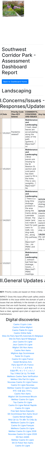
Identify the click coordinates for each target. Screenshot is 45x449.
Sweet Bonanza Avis (22, 362)
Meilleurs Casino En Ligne (22, 428)
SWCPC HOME (8, 22)
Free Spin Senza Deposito (22, 411)
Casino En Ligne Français (22, 425)
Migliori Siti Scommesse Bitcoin (22, 396)
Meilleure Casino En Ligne (22, 422)
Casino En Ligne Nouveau (22, 385)
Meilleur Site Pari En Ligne (22, 379)
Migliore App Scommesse (22, 353)
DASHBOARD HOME (19, 22)
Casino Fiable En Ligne (22, 330)
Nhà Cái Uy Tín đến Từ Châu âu (22, 419)
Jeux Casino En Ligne (22, 341)
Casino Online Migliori (22, 327)
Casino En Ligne (22, 408)
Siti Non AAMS (22, 437)
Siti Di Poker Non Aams (22, 443)
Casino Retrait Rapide (22, 417)
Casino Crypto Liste (22, 324)
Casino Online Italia (22, 333)
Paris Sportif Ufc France (22, 365)
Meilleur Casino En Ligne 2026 (22, 431)
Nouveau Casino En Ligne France (23, 382)
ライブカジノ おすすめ (22, 367)
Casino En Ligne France (22, 359)
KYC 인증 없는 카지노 (22, 391)
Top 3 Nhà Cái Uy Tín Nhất (22, 373)
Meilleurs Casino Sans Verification (22, 376)
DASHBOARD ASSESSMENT (33, 22)
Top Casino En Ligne (22, 402)
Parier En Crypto (22, 356)
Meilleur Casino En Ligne (22, 399)
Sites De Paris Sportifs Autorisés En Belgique (22, 336)
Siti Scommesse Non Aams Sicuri (23, 414)
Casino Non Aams (22, 350)
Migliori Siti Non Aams (22, 347)
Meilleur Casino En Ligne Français (22, 388)
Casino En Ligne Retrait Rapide (23, 405)
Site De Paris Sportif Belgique (22, 339)
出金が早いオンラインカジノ (22, 370)
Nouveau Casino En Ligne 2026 (22, 434)
